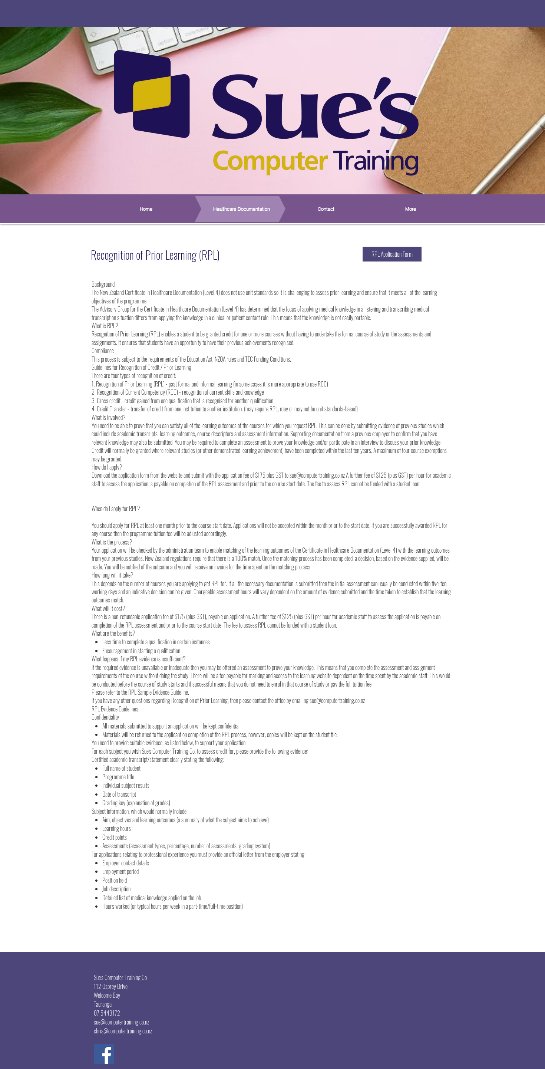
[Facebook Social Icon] (104, 1054)
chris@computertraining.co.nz (123, 1030)
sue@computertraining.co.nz (317, 475)
